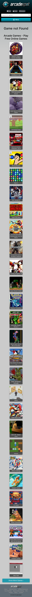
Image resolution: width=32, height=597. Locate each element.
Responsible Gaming (18, 591)
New (9, 11)
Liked (15, 11)
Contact (21, 592)
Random (22, 11)
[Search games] (29, 15)
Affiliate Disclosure (23, 589)
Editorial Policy (13, 589)
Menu (17, 19)
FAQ (26, 591)
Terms (15, 592)
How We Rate (8, 591)
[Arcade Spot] (16, 5)
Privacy (11, 592)
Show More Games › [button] (16, 580)
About (5, 589)
